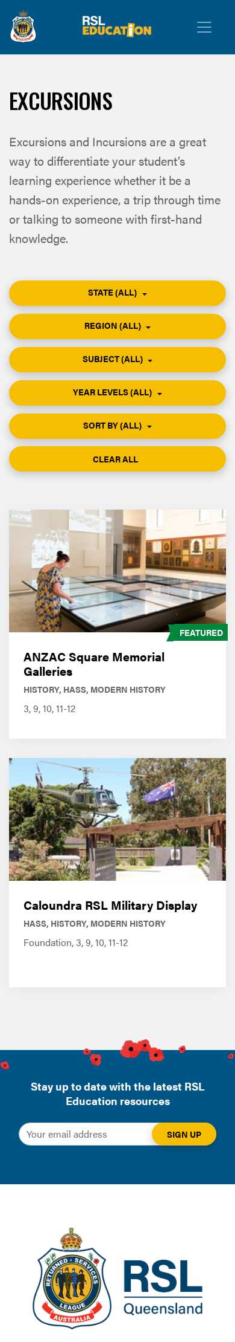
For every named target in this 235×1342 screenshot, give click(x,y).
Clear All (116, 459)
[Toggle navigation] (204, 27)
